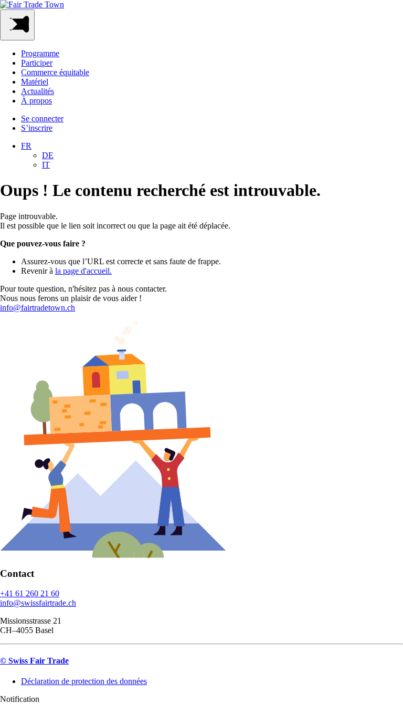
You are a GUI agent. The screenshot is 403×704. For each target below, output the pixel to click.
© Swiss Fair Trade (34, 660)
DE (48, 155)
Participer (36, 62)
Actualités (37, 91)
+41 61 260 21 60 (29, 593)
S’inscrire (36, 127)
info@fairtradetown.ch (37, 307)
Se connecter (42, 118)
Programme (40, 53)
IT (46, 164)
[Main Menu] (17, 24)
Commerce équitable (55, 72)
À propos (36, 100)
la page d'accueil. (83, 270)
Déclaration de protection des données (84, 681)
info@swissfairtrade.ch (38, 602)
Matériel (34, 81)
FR (26, 145)
